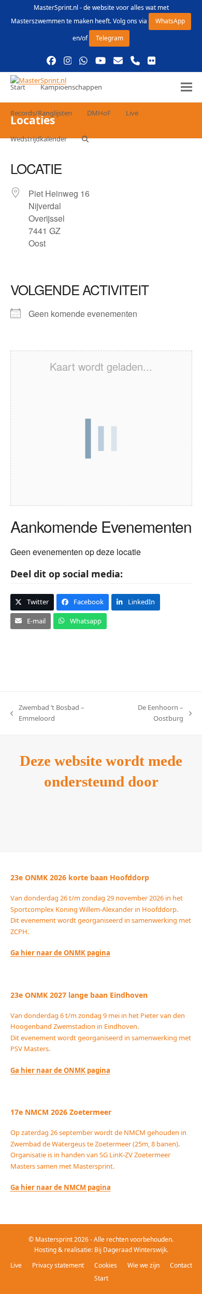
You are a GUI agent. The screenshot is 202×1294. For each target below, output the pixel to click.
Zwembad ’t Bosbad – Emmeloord (47, 713)
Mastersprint (54, 1239)
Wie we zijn (143, 1265)
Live (16, 1265)
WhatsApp (170, 21)
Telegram (109, 38)
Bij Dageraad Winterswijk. (131, 1249)
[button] (85, 139)
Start (101, 1278)
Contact (181, 1265)
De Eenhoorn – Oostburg (150, 713)
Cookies (105, 1265)
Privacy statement (58, 1265)
